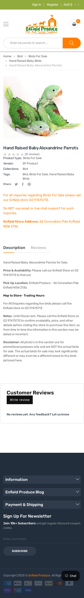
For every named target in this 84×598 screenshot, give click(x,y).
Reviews (38, 247)
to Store (16, 295)
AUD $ (68, 4)
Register (52, 4)
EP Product (30, 163)
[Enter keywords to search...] (72, 43)
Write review (20, 400)
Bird (25, 169)
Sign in (36, 4)
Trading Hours (34, 295)
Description (14, 247)
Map (6, 295)
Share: (7, 184)
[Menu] (8, 24)
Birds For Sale (32, 158)
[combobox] (33, 43)
